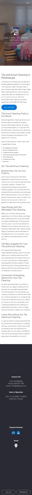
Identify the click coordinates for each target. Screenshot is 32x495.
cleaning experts (7, 224)
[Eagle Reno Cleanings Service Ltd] (16, 32)
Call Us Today (9, 107)
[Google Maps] (16, 446)
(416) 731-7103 (19, 383)
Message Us (24, 492)
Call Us (8, 492)
